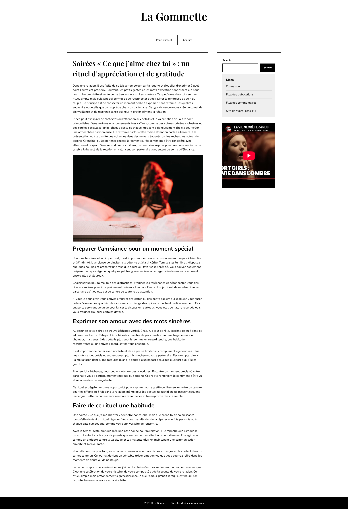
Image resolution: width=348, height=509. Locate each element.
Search (226, 60)
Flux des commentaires (241, 103)
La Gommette (174, 16)
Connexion (233, 86)
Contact (187, 40)
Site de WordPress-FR (241, 111)
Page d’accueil (164, 40)
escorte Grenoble (84, 141)
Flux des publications (240, 95)
